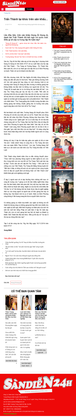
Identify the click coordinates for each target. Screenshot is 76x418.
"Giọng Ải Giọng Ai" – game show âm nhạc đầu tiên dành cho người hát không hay (25, 44)
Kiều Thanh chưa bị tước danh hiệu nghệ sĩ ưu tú (62, 58)
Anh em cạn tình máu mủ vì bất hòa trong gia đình (21, 270)
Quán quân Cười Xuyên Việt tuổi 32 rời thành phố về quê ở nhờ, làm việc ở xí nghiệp (26, 342)
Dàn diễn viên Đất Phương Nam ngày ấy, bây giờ (11, 325)
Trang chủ (7, 13)
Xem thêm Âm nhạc (11, 361)
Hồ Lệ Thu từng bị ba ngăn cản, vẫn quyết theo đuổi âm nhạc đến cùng (63, 79)
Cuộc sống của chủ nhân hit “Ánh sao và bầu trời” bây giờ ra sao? (25, 267)
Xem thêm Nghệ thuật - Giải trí (26, 365)
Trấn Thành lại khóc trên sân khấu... (16, 51)
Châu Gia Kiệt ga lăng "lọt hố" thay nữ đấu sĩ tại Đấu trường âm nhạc (25, 243)
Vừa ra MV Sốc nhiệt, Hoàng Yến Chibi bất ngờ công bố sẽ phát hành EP (11, 337)
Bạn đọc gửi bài (59, 2)
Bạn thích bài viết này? (12, 276)
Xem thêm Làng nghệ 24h (41, 351)
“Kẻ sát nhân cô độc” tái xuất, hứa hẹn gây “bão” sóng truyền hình (24, 247)
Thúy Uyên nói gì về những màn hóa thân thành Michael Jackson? (63, 72)
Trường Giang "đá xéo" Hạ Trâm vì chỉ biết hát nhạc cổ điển (23, 57)
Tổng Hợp (62, 46)
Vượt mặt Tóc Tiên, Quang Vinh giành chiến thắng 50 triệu (23, 48)
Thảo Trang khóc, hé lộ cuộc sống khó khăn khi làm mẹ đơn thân (11, 315)
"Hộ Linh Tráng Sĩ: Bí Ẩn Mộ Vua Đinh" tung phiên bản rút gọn (63, 52)
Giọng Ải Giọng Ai (16, 282)
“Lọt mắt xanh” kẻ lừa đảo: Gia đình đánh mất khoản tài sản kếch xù (25, 252)
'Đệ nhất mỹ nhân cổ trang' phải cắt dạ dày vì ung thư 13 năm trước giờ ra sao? (25, 328)
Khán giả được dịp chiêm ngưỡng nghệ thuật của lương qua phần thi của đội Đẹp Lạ (25, 263)
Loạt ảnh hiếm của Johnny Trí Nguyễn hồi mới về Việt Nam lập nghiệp (25, 315)
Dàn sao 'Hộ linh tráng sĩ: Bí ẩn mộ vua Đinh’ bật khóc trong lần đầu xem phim (41, 315)
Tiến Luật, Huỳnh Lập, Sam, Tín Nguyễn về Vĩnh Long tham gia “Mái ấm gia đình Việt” (62, 65)
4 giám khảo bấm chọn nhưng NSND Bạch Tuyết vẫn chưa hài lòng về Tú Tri (24, 259)
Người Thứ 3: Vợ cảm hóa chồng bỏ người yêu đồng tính (22, 256)
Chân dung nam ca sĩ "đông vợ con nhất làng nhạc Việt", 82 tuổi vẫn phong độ (11, 352)
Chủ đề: (6, 282)
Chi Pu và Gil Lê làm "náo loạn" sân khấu (17, 54)
